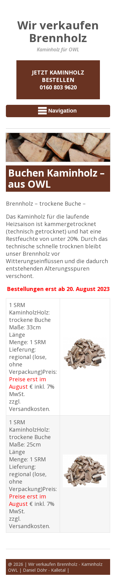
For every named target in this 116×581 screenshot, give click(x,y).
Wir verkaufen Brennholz (58, 31)
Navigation (62, 111)
